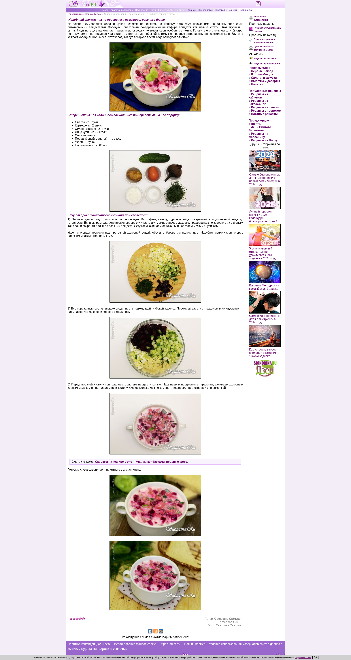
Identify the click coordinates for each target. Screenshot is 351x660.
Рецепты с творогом (266, 110)
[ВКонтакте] (150, 631)
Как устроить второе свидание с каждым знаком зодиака (263, 353)
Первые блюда (93, 14)
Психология (141, 10)
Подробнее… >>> (303, 657)
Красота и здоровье (122, 10)
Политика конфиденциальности (89, 644)
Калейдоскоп (165, 10)
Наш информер (194, 644)
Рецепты (179, 10)
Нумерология (205, 10)
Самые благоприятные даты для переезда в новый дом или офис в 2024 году (264, 179)
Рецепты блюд (75, 14)
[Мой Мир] (161, 631)
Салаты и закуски (264, 77)
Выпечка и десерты (265, 81)
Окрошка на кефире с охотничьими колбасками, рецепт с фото (141, 461)
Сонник (233, 10)
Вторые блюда (262, 74)
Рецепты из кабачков (265, 58)
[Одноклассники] (155, 631)
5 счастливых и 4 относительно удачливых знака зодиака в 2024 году (262, 253)
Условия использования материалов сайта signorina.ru (246, 644)
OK (315, 657)
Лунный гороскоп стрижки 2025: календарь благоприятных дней (263, 216)
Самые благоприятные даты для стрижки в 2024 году (264, 319)
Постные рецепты (264, 113)
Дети (153, 10)
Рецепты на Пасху (264, 140)
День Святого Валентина (260, 129)
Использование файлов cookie (135, 644)
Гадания (191, 10)
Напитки (257, 84)
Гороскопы (221, 10)
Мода (105, 10)
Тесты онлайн (246, 10)
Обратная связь (170, 644)
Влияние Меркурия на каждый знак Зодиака (264, 287)
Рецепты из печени (265, 107)
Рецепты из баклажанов (267, 63)
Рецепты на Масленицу (258, 135)
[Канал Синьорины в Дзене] (265, 375)
